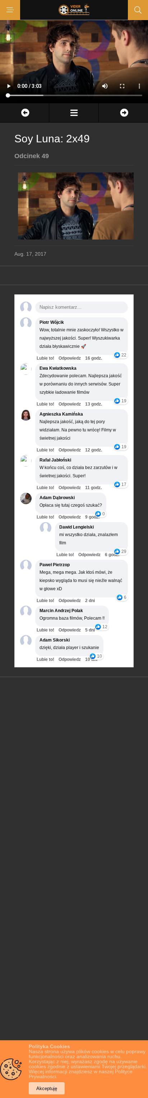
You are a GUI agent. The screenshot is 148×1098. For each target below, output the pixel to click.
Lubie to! (45, 358)
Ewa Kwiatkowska (58, 368)
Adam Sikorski (55, 640)
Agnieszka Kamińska (61, 414)
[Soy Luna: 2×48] (24, 112)
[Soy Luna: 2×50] (123, 112)
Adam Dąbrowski (57, 498)
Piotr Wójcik (52, 322)
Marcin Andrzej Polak (61, 611)
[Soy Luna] (73, 112)
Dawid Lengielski (76, 527)
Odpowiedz (70, 358)
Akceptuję (46, 1088)
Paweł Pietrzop (55, 565)
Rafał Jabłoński (55, 460)
